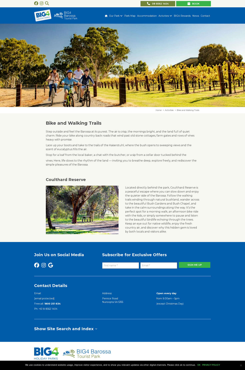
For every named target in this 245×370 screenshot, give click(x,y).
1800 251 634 (52, 303)
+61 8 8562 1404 (48, 308)
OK (198, 365)
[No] (240, 365)
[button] (121, 15)
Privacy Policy (211, 365)
